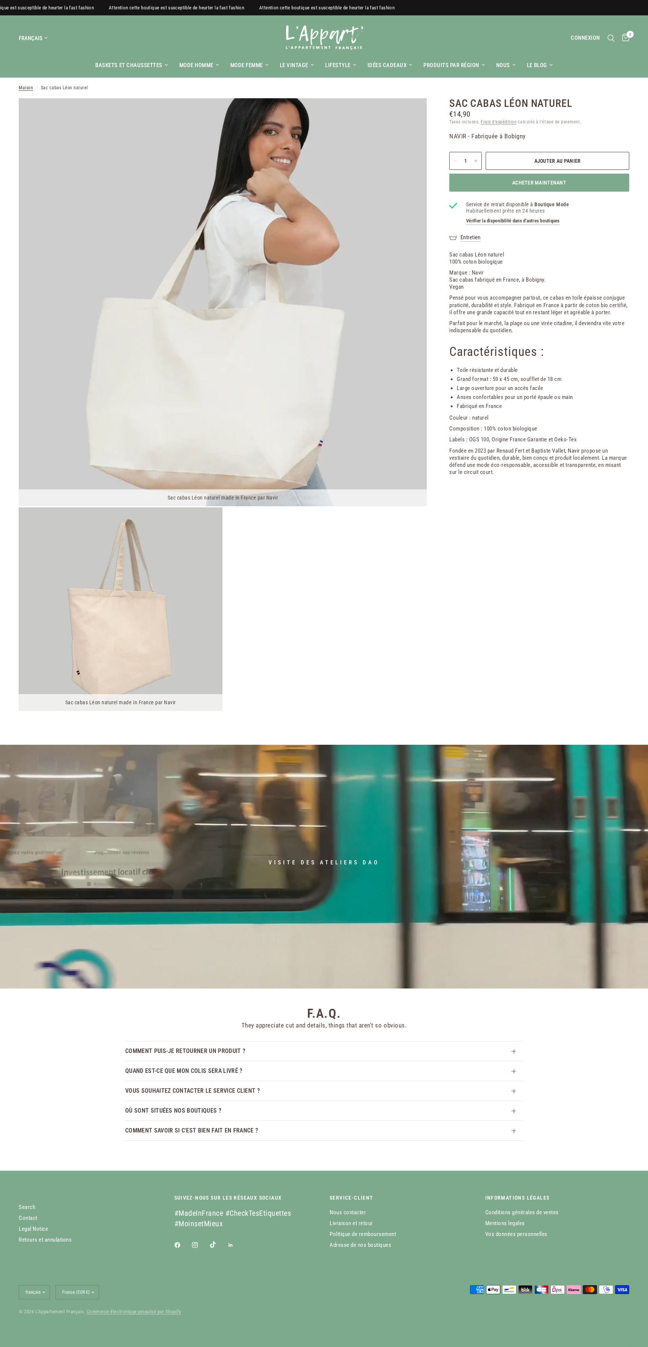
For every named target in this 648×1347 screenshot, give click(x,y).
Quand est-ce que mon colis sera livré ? (183, 1070)
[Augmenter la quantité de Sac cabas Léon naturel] (476, 161)
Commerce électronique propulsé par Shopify (134, 1311)
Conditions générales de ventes (522, 1212)
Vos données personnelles (516, 1234)
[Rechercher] (611, 38)
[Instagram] (200, 1245)
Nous (503, 65)
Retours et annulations (45, 1239)
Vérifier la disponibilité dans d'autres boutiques (513, 221)
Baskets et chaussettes (128, 65)
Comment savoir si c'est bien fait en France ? (191, 1130)
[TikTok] (218, 1244)
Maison (26, 87)
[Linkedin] (236, 1245)
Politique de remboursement (363, 1234)
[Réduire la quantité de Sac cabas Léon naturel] (455, 161)
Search (27, 1207)
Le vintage (294, 65)
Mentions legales (505, 1223)
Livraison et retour (351, 1223)
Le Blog (537, 65)
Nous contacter (348, 1212)
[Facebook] (182, 1245)
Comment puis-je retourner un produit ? (185, 1050)
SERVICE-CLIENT (352, 1197)
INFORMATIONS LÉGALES (517, 1197)
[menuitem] (131, 65)
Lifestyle (338, 65)
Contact (28, 1218)
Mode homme (196, 65)
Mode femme (246, 65)
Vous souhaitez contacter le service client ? (192, 1090)
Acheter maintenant (539, 183)
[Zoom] (411, 114)
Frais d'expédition (498, 121)
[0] (623, 38)
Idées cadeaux (387, 65)
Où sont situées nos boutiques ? (173, 1110)
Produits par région (451, 65)
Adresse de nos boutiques (360, 1245)
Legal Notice (33, 1229)
